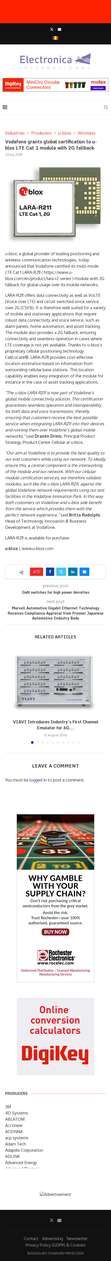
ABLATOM (15, 1119)
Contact (31, 1238)
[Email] (59, 29)
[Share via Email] (84, 572)
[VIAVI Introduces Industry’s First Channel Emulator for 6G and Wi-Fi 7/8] (55, 681)
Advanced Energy (21, 1162)
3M (8, 1106)
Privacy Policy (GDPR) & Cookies (55, 1245)
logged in (38, 780)
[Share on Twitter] (61, 572)
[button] (9, 695)
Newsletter (77, 1238)
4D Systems (16, 1113)
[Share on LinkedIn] (72, 572)
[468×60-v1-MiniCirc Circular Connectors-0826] (55, 80)
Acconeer (14, 1125)
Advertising (52, 1238)
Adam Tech (15, 1144)
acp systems (16, 1137)
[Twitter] (51, 29)
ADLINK (12, 1156)
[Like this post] (38, 572)
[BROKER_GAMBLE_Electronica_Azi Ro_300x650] (55, 818)
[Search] (105, 107)
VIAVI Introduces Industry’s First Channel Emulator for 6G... (55, 724)
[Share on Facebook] (50, 572)
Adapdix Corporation (24, 1150)
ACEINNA (14, 1131)
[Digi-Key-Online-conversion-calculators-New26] (55, 1001)
